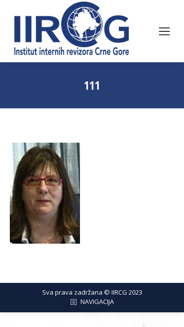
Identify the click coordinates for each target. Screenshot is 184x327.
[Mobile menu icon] (164, 31)
